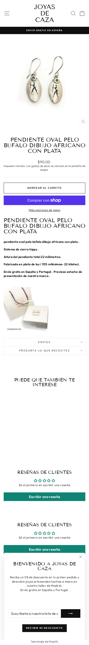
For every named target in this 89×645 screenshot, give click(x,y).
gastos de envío (40, 166)
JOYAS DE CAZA (44, 13)
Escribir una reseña (44, 497)
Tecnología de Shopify (44, 641)
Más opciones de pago (44, 210)
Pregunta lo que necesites (44, 350)
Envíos (44, 342)
